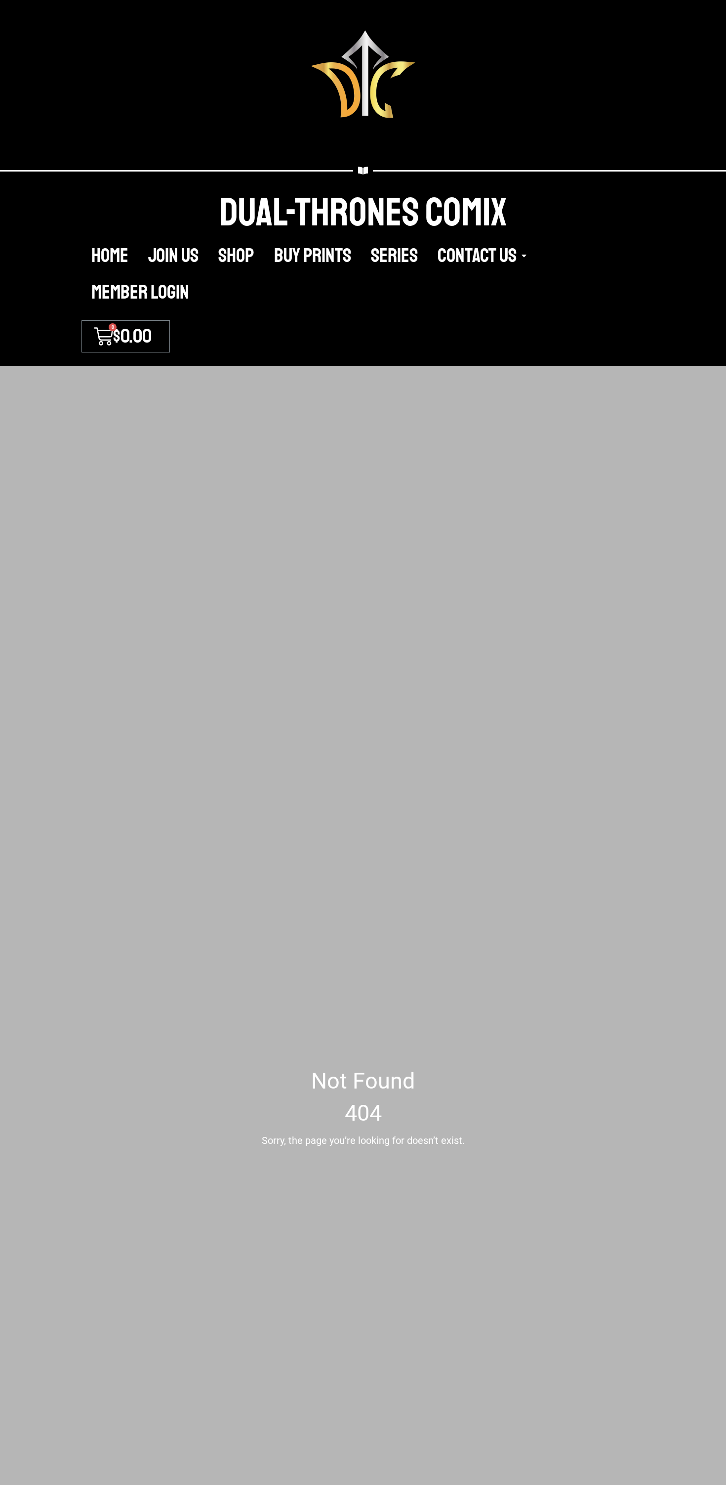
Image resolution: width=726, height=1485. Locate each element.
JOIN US (173, 255)
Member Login (140, 292)
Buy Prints (312, 255)
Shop (236, 255)
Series (394, 255)
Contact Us (477, 255)
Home (109, 255)
